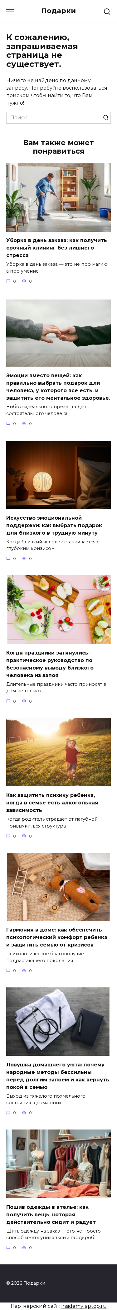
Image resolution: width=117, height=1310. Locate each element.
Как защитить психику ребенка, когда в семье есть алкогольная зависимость (52, 802)
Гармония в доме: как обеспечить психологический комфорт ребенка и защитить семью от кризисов (56, 937)
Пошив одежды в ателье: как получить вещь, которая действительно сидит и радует (51, 1214)
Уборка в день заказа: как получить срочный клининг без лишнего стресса (56, 247)
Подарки (58, 10)
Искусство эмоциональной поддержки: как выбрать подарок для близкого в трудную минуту (54, 525)
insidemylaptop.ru (84, 1306)
